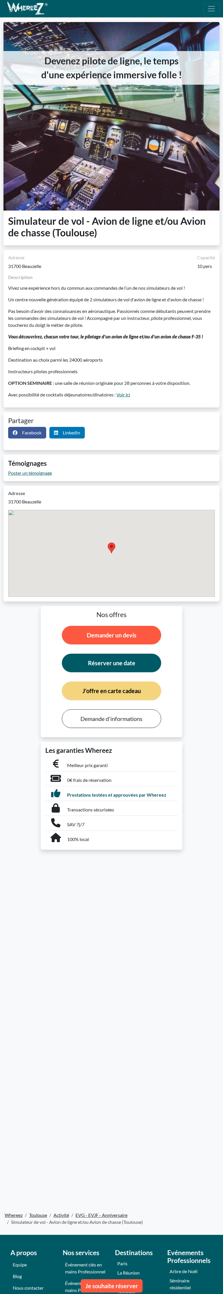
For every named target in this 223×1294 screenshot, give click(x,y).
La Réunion (128, 1272)
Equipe (20, 1264)
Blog (17, 1276)
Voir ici (123, 394)
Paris (122, 1263)
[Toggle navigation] (211, 9)
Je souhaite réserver (111, 1285)
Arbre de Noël (183, 1271)
